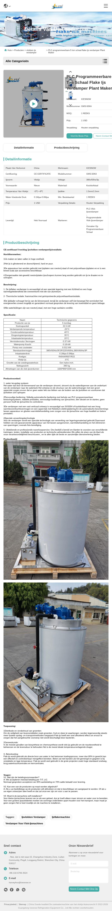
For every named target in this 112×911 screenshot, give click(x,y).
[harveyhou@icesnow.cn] (24, 890)
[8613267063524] (18, 890)
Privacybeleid (10, 904)
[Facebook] (12, 890)
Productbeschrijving (66, 147)
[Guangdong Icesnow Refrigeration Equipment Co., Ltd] (57, 5)
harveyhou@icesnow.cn (20, 882)
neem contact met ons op (84, 889)
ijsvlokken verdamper (34, 817)
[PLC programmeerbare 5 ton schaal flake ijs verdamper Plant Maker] (34, 103)
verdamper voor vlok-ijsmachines (24, 823)
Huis (10, 50)
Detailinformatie (24, 147)
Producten (19, 50)
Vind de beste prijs (79, 136)
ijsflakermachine (61, 817)
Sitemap (22, 904)
